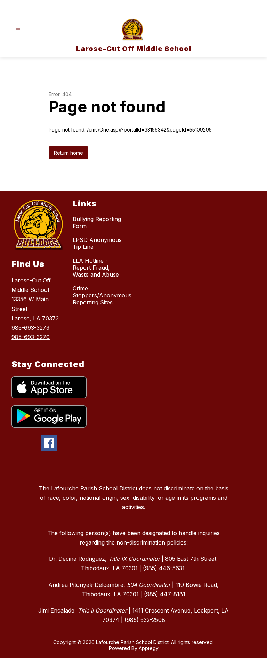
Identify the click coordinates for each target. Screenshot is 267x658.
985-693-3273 (30, 327)
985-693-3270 (30, 337)
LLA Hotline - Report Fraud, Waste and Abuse (96, 267)
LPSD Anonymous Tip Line (97, 243)
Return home (68, 153)
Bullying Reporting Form (97, 222)
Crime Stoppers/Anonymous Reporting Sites (102, 295)
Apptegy (149, 648)
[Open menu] (18, 29)
